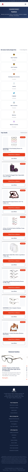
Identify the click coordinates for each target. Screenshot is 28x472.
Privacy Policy (5, 470)
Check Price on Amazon (14, 154)
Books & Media (14, 440)
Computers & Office (14, 407)
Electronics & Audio (14, 405)
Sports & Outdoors (14, 421)
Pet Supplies (14, 423)
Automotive (14, 435)
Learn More (14, 158)
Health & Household (14, 432)
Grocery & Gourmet (14, 445)
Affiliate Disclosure (21, 470)
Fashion (14, 437)
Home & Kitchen (14, 412)
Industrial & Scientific (14, 450)
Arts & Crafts (14, 442)
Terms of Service (13, 470)
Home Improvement (14, 447)
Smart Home (14, 410)
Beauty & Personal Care (14, 418)
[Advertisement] (14, 33)
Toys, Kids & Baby (14, 426)
